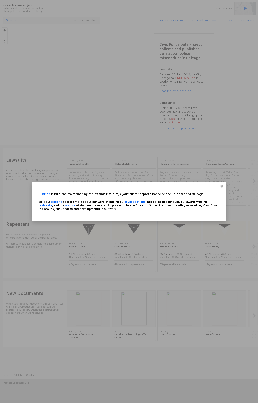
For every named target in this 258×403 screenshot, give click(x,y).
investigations (135, 202)
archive (70, 205)
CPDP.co (44, 194)
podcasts (45, 205)
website (56, 202)
